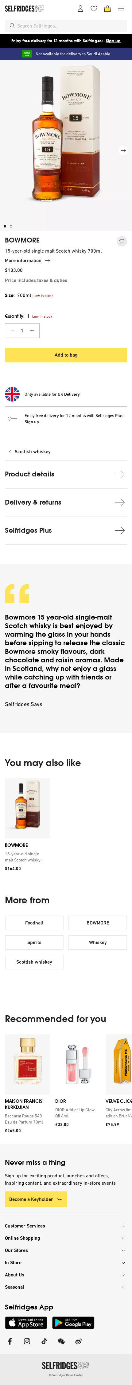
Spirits (34, 942)
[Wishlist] (94, 8)
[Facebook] (10, 1345)
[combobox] (71, 25)
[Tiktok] (44, 1345)
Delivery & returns (33, 502)
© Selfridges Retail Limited (66, 1375)
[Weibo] (78, 1345)
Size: (18, 295)
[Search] (12, 26)
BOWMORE (22, 240)
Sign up (113, 40)
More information (23, 260)
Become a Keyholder (31, 1199)
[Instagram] (27, 1345)
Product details (29, 474)
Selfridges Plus (28, 530)
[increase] (32, 330)
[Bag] (107, 8)
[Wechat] (61, 1345)
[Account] (80, 8)
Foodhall (34, 923)
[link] (26, 857)
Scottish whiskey (33, 451)
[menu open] (121, 8)
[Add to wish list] (122, 241)
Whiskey (98, 942)
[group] (66, 826)
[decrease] (12, 330)
